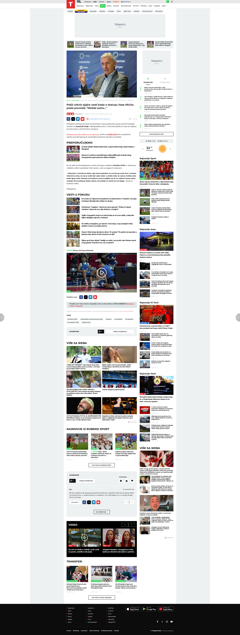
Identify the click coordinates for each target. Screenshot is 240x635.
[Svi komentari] (121, 481)
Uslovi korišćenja (128, 311)
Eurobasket (75, 100)
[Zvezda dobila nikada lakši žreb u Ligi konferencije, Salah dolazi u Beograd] (150, 44)
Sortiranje (123, 477)
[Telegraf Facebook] (157, 622)
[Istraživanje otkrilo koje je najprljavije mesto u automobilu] (145, 266)
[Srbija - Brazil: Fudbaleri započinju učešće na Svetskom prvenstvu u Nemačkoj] (97, 44)
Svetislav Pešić (72, 319)
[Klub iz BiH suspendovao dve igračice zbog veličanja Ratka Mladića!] (145, 202)
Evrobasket (118, 319)
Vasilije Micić (112, 134)
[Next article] (238, 317)
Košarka (108, 319)
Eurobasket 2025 (73, 322)
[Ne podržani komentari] (132, 481)
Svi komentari (102, 512)
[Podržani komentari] (126, 481)
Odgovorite (75, 502)
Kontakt (116, 630)
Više (163, 6)
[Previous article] (2, 317)
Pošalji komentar (120, 331)
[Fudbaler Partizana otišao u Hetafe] (145, 220)
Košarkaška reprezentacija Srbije (92, 319)
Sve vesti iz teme (102, 597)
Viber (72, 306)
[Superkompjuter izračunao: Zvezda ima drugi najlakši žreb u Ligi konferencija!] (123, 44)
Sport (68, 100)
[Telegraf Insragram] (167, 622)
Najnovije (148, 158)
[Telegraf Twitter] (162, 622)
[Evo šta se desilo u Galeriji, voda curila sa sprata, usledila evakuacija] (84, 538)
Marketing (76, 630)
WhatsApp (130, 304)
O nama (69, 630)
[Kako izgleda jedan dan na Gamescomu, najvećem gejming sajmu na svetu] (145, 337)
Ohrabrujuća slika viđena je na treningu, (83, 134)
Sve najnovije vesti (156, 134)
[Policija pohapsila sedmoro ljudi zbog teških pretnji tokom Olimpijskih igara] (101, 574)
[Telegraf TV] (171, 622)
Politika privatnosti (106, 630)
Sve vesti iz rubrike (101, 465)
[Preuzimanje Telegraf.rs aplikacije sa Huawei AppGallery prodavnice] (165, 609)
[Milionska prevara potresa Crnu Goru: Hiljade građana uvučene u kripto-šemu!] (145, 419)
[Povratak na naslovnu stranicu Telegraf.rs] (71, 4)
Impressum (84, 630)
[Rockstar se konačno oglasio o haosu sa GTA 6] (145, 364)
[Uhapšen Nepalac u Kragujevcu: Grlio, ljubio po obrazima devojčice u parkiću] (119, 538)
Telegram (78, 306)
